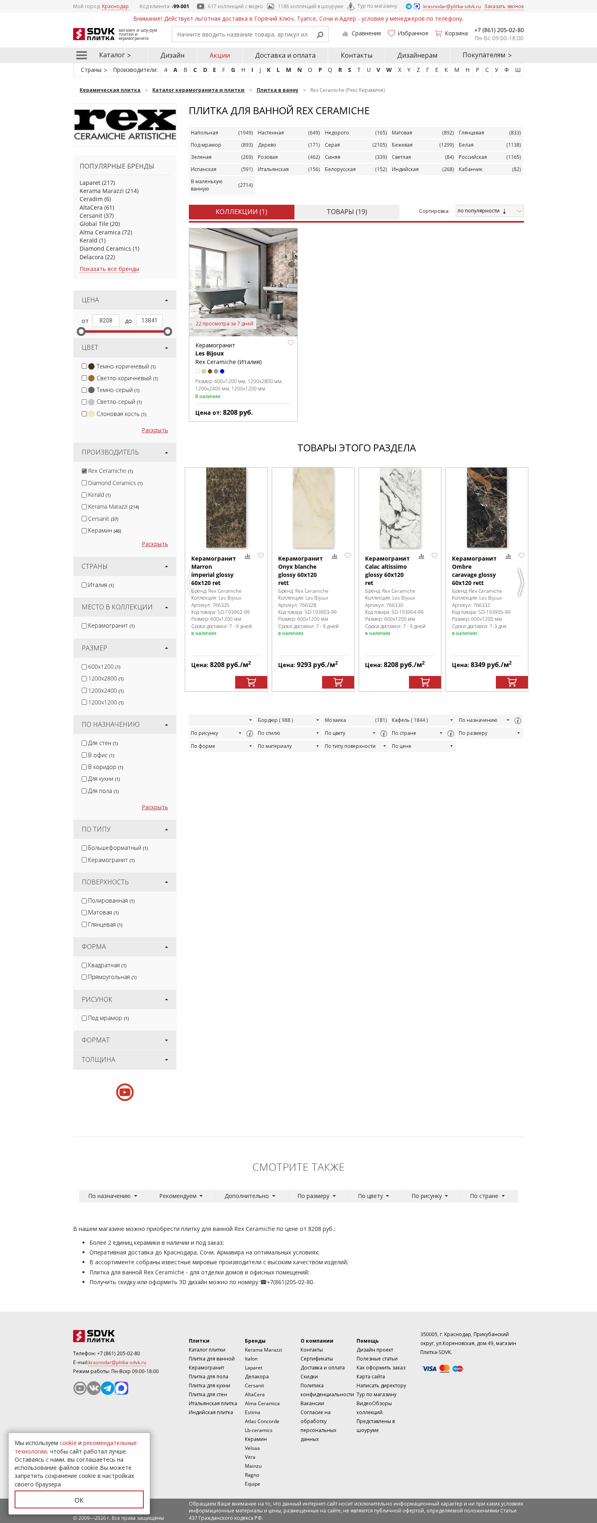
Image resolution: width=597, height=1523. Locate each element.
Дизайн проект (375, 1349)
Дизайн (172, 55)
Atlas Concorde (262, 1421)
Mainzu (253, 1465)
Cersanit (91, 215)
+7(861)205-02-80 (290, 1282)
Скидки (309, 1376)
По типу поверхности (350, 746)
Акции (220, 55)
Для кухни (104, 778)
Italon (251, 1358)
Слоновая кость (121, 414)
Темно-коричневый (126, 366)
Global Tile (94, 223)
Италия (101, 585)
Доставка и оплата (285, 55)
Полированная (111, 900)
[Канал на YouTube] (80, 1388)
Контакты (356, 55)
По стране (404, 733)
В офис (101, 755)
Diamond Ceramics (105, 248)
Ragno (252, 1474)
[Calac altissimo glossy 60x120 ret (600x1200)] (400, 508)
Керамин (104, 530)
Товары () (347, 211)
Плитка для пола (208, 1376)
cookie (68, 1443)
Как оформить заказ (381, 1367)
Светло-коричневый (127, 378)
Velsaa (252, 1448)
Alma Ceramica (100, 232)
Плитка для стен (208, 1394)
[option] (226, 579)
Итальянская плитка (213, 1403)
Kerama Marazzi (102, 191)
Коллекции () (241, 211)
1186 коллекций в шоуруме (311, 6)
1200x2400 (105, 690)
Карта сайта (371, 1376)
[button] (291, 342)
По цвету (335, 733)
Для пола (103, 791)
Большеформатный (118, 847)
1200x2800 (105, 678)
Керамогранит (111, 625)
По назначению (478, 720)
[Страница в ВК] (94, 1388)
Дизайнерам (417, 55)
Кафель (410, 720)
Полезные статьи (377, 1358)
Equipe (252, 1483)
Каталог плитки (207, 1349)
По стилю (269, 733)
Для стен (103, 743)
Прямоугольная (112, 977)
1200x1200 (105, 702)
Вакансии (312, 1403)
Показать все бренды (109, 269)
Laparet (90, 182)
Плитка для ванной (212, 1358)
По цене (401, 746)
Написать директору (381, 1385)
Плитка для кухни (209, 1385)
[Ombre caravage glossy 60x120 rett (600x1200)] (487, 508)
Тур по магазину (377, 5)
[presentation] (84, 366)
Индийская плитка (211, 1412)
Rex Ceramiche (110, 470)
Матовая (103, 912)
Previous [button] (191, 582)
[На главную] (117, 1336)
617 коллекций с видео (235, 6)
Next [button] (522, 582)
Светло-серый (119, 401)
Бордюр (275, 720)
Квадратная (107, 965)
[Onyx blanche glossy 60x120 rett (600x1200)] (313, 508)
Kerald (88, 240)
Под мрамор (108, 1018)
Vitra (250, 1457)
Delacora (92, 257)
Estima (252, 1412)
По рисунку (204, 733)
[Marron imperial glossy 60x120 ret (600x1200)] (226, 508)
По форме (203, 746)
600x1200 (104, 666)
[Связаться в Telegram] (409, 5)
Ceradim (91, 199)
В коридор (105, 767)
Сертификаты (317, 1358)
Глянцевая (105, 924)
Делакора (257, 1376)
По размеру (473, 733)
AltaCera (91, 207)
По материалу (275, 746)
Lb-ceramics (259, 1430)
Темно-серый (118, 390)
